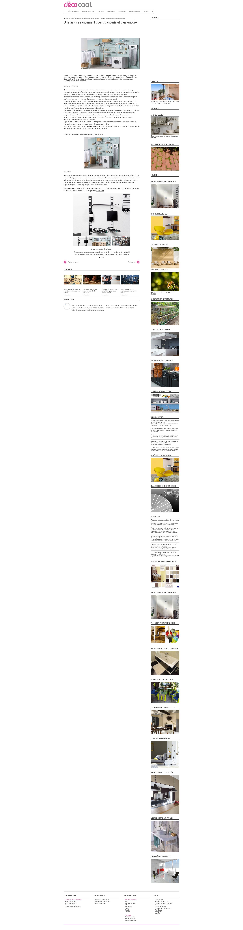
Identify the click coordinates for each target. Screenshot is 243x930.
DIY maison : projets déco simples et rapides (164, 428)
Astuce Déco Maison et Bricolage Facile (90, 18)
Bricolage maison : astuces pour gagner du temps (128, 291)
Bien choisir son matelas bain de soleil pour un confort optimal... (164, 545)
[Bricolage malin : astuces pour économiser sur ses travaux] (73, 286)
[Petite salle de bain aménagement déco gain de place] (165, 851)
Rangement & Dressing (102, 901)
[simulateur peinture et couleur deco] (165, 512)
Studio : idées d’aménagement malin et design (165, 447)
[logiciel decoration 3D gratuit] (165, 882)
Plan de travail (69, 905)
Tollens (127, 905)
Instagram (158, 912)
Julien (127, 908)
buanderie (71, 76)
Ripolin (127, 910)
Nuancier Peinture (131, 920)
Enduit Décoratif (130, 918)
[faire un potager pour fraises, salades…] (165, 325)
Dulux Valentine (130, 903)
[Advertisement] (165, 48)
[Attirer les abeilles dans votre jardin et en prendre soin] (165, 290)
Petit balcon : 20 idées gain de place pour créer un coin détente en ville (165, 102)
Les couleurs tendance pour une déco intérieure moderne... (163, 553)
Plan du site (159, 900)
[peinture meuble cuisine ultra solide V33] (165, 386)
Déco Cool (67, 18)
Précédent (73, 262)
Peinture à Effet (130, 917)
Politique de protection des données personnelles (164, 904)
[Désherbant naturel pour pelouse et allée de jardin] (165, 170)
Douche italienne (70, 901)
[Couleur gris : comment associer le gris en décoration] (165, 134)
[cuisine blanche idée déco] (165, 355)
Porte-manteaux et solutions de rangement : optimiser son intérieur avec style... (165, 529)
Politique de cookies (162, 901)
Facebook (158, 910)
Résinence (128, 906)
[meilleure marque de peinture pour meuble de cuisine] (165, 642)
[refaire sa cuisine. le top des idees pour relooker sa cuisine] (165, 813)
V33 (126, 901)
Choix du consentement (163, 908)
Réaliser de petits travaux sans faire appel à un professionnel (110, 291)
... (170, 425)
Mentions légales (160, 906)
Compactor (100, 191)
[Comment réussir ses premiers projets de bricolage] (92, 286)
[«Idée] (165, 702)
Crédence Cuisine (71, 903)
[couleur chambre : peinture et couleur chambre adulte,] (165, 587)
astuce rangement (93, 126)
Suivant (131, 262)
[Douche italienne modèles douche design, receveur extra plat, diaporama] (165, 207)
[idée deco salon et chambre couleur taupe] (165, 767)
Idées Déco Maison (75, 18)
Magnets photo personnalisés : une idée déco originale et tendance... (164, 537)
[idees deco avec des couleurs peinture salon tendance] (165, 239)
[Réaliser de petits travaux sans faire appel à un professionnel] (111, 286)
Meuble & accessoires (102, 900)
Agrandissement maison (73, 906)
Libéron (127, 912)
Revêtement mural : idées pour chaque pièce (164, 435)
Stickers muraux (100, 903)
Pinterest (158, 913)
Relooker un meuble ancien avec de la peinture (165, 441)
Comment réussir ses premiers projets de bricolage (90, 291)
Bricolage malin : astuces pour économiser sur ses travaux (72, 291)
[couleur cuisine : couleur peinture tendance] (165, 733)
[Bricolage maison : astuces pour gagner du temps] (130, 286)
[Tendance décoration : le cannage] (165, 268)
